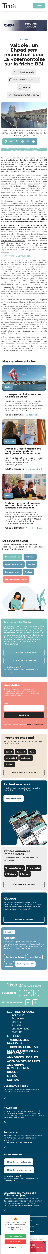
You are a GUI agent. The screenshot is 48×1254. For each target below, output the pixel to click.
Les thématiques (20, 1011)
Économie (18, 1018)
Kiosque (14, 1072)
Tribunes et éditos (22, 1046)
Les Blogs (15, 1036)
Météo (12, 1076)
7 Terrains (25, 874)
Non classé (9, 441)
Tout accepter (15, 1236)
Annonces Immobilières (18, 1066)
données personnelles (35, 724)
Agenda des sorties (23, 1061)
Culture (17, 1032)
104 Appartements (14, 868)
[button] (5, 141)
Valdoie (26, 87)
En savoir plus (9, 672)
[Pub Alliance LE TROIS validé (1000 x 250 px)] (24, 30)
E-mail (6, 704)
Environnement (22, 1028)
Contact (14, 1079)
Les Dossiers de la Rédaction (22, 1052)
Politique (18, 1015)
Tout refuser (15, 1242)
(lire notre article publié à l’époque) (24, 240)
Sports (16, 1022)
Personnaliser (15, 1247)
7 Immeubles (33, 868)
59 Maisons (10, 874)
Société (24, 39)
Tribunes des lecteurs (18, 1041)
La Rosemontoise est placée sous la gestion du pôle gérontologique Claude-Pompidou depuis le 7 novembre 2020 (24, 227)
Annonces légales (22, 1057)
